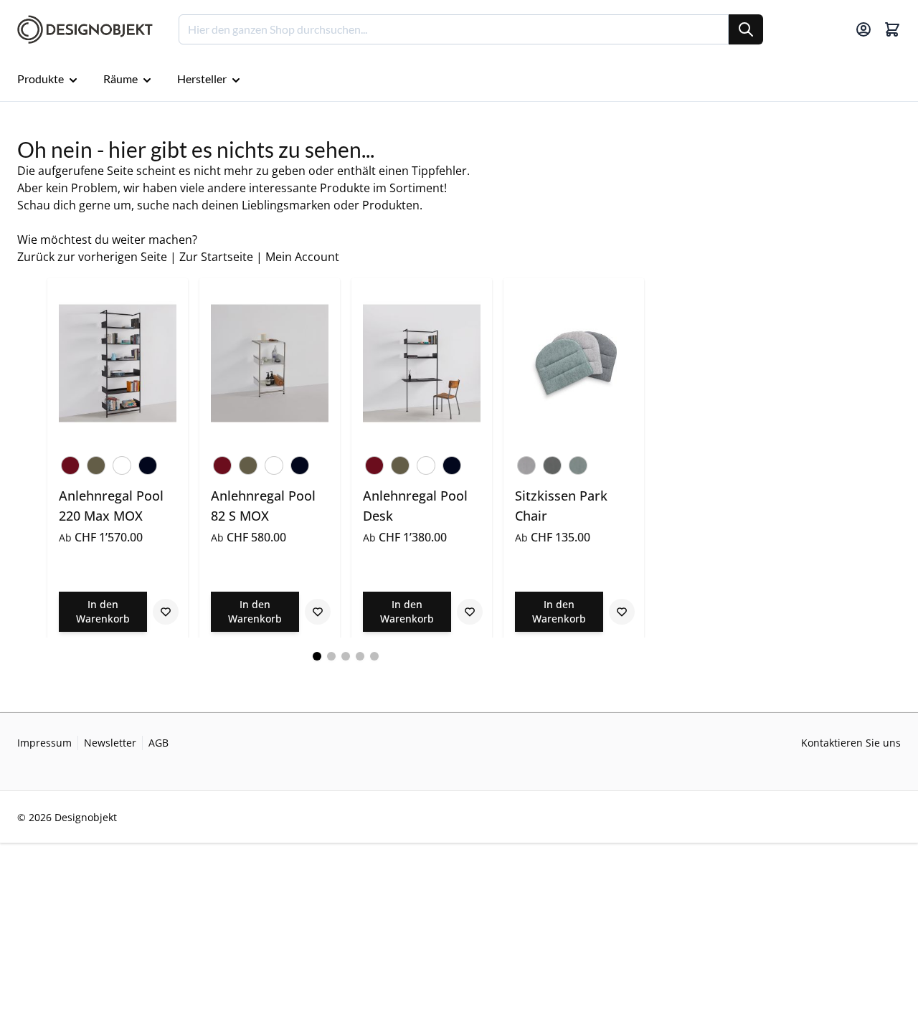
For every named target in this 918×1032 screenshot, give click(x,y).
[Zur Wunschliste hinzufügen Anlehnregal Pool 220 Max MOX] (166, 612)
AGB (158, 742)
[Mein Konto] (863, 29)
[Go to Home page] (85, 29)
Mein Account (302, 257)
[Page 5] (374, 656)
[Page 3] (345, 656)
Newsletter (110, 742)
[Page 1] (317, 656)
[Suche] (746, 29)
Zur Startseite (216, 257)
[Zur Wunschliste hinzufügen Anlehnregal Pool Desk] (470, 612)
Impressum (44, 742)
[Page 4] (360, 656)
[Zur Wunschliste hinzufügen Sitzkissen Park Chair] (622, 612)
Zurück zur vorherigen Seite (92, 257)
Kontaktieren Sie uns (851, 742)
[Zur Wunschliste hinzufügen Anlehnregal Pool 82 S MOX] (318, 612)
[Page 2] (331, 656)
